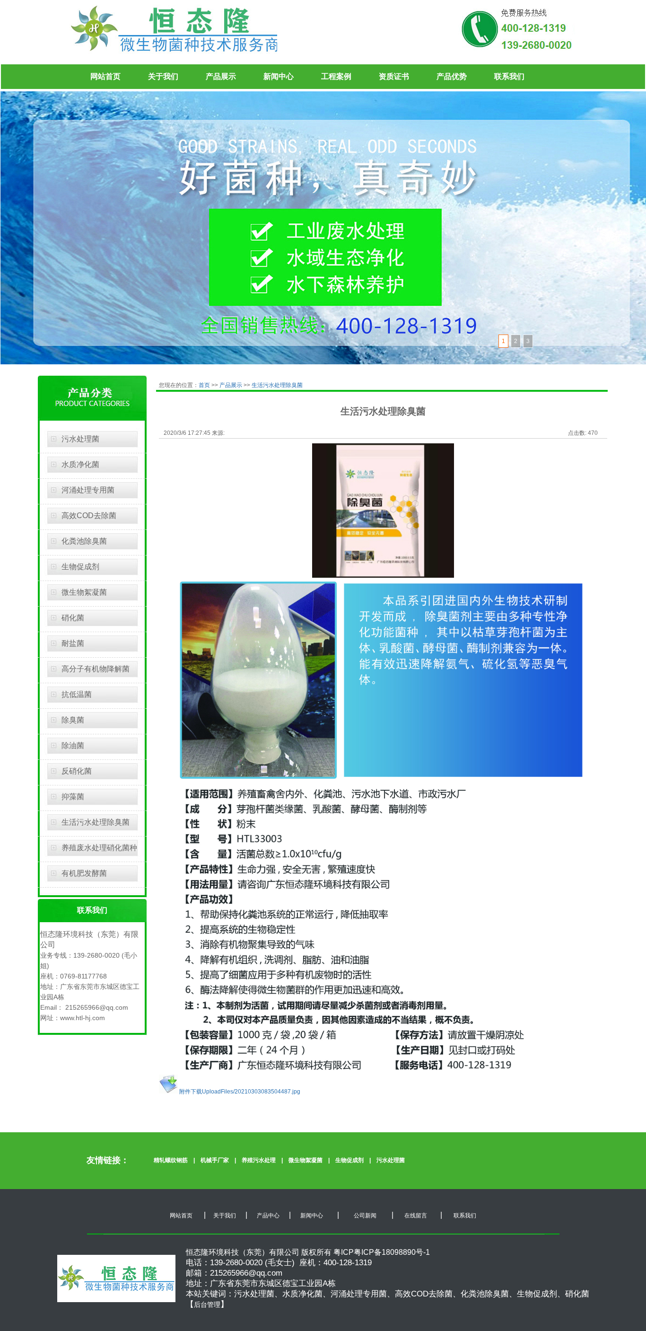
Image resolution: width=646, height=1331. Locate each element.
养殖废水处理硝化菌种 (99, 848)
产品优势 (451, 76)
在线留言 (415, 1215)
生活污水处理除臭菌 (95, 822)
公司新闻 (364, 1215)
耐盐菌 (72, 643)
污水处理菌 (80, 439)
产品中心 (268, 1215)
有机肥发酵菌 (84, 873)
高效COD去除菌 (88, 515)
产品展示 (221, 76)
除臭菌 (72, 720)
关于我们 (163, 76)
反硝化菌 (76, 771)
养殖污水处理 (259, 1160)
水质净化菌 (80, 464)
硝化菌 (72, 618)
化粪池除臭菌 (84, 541)
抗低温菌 (76, 694)
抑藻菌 (72, 797)
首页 (205, 385)
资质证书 (394, 76)
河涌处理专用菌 (87, 490)
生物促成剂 (80, 567)
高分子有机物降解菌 (95, 669)
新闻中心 (278, 76)
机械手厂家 (215, 1160)
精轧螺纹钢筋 (171, 1160)
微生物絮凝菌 (84, 592)
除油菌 (72, 745)
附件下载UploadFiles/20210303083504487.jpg (239, 1091)
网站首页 (105, 76)
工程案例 (336, 76)
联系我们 (509, 76)
